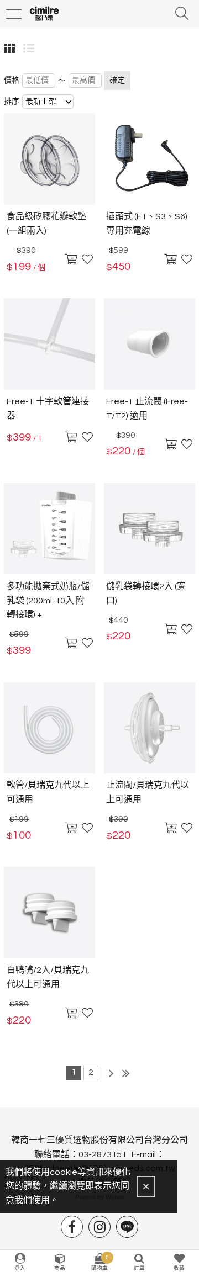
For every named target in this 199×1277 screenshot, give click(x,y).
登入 (19, 1268)
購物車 (100, 1262)
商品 (59, 1268)
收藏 (179, 1268)
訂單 (139, 1268)
